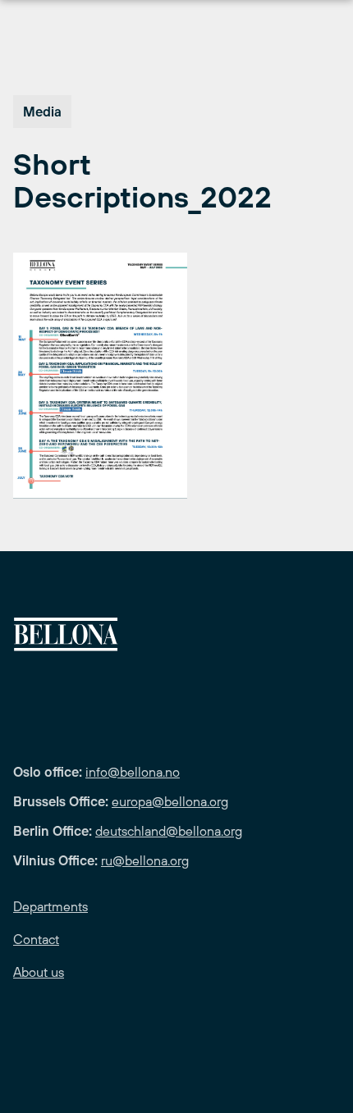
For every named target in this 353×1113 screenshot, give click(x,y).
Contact (36, 939)
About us (38, 972)
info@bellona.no (132, 771)
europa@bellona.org (170, 801)
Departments (50, 906)
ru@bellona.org (145, 860)
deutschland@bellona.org (168, 830)
